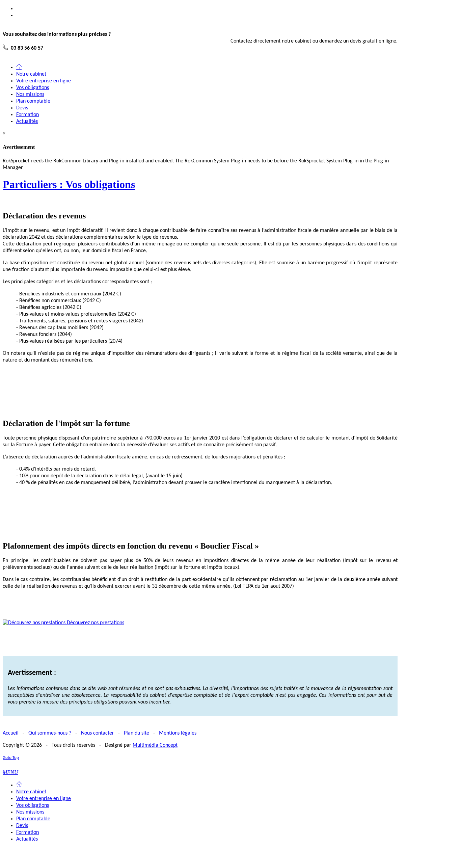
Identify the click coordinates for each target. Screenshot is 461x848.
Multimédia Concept (155, 745)
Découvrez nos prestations (94, 623)
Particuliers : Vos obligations (69, 184)
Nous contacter (97, 733)
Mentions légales (177, 733)
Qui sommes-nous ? (49, 733)
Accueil (11, 733)
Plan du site (136, 733)
